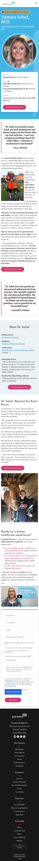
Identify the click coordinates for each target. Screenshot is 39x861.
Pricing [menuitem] (19, 759)
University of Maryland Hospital (13, 344)
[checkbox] (19, 650)
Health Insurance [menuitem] (19, 762)
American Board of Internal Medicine (15, 350)
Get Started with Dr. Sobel (12, 269)
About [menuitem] (19, 827)
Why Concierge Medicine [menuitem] (19, 808)
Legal (19, 858)
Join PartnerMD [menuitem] (19, 805)
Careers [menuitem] (19, 834)
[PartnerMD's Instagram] (21, 736)
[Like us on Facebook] (18, 736)
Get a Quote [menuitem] (19, 792)
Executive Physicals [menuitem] (19, 782)
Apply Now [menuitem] (19, 815)
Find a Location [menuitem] (19, 756)
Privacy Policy (8, 680)
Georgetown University (10, 337)
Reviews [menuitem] (19, 841)
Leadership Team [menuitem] (19, 831)
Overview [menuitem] (19, 779)
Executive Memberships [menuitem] (19, 785)
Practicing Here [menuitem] (19, 811)
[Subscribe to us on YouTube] (15, 736)
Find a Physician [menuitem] (19, 752)
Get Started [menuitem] (19, 766)
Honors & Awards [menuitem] (19, 837)
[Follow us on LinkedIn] (24, 736)
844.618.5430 (22, 733)
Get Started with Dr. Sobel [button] (14, 107)
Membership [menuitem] (19, 749)
